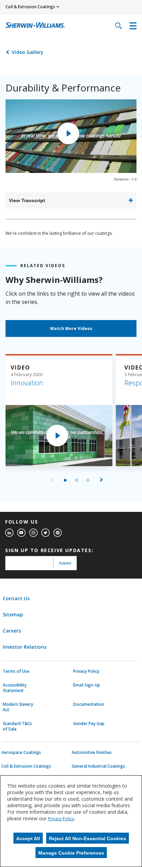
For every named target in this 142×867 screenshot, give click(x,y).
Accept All (28, 838)
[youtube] (21, 532)
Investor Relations (25, 647)
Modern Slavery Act (18, 707)
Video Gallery (27, 52)
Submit (65, 563)
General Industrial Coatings (98, 766)
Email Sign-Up (86, 685)
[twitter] (45, 532)
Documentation (88, 704)
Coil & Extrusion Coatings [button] (30, 7)
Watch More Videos (71, 328)
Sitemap (13, 614)
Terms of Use (16, 671)
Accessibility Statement (15, 687)
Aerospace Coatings (21, 752)
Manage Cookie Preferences (71, 853)
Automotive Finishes (92, 752)
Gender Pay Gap (88, 723)
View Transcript (27, 200)
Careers (12, 630)
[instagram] (33, 532)
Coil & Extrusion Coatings (26, 766)
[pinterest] (57, 532)
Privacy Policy (86, 671)
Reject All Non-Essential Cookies (87, 838)
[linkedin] (9, 532)
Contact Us (16, 598)
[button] (68, 133)
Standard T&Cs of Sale (17, 726)
